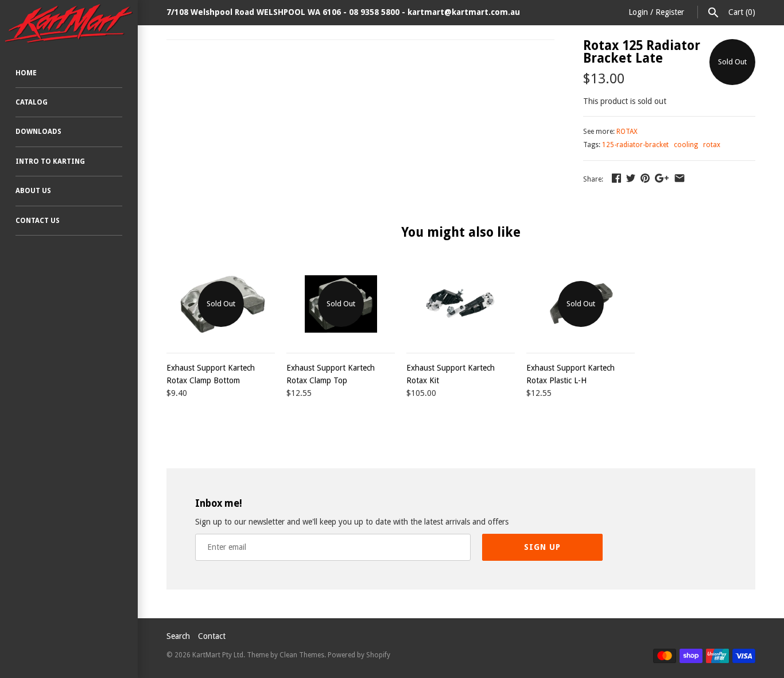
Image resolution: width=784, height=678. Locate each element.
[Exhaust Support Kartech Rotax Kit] (460, 304)
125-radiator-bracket (635, 145)
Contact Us (37, 221)
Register (669, 12)
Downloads (38, 132)
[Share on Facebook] (616, 178)
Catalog (31, 102)
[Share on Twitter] (630, 178)
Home (26, 73)
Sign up (542, 547)
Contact (212, 636)
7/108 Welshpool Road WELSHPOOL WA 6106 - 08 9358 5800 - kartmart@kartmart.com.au (343, 12)
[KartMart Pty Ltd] (69, 23)
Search (178, 636)
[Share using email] (679, 178)
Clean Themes (302, 655)
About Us (33, 191)
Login (638, 12)
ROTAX (627, 132)
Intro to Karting (50, 161)
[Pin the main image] (645, 178)
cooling (686, 145)
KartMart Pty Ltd (217, 655)
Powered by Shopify (359, 655)
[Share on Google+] (662, 178)
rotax (711, 145)
